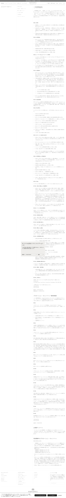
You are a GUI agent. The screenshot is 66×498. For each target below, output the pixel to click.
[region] (33, 495)
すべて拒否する (52, 495)
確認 (39, 254)
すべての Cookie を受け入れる (40, 495)
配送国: (23, 254)
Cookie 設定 (60, 495)
